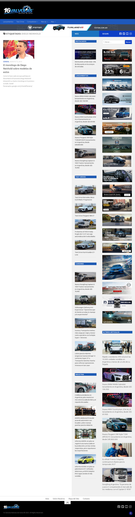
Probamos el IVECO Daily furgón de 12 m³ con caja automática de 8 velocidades (85, 234)
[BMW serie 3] (117, 279)
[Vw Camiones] (117, 225)
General (6, 61)
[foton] (67, 27)
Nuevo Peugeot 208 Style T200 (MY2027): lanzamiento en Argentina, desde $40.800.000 (117, 436)
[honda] (117, 167)
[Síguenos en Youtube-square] (127, 33)
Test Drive (20, 22)
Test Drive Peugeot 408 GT (84, 216)
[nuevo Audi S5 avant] (117, 196)
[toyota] (117, 240)
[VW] (117, 134)
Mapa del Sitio (74, 499)
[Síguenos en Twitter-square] (124, 33)
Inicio (47, 499)
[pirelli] (117, 75)
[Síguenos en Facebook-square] (120, 33)
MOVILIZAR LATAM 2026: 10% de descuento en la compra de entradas (85, 64)
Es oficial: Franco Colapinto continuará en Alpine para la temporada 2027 (113, 461)
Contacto (86, 499)
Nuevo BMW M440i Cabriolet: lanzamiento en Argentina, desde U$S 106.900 (117, 386)
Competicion (31, 22)
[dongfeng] (117, 90)
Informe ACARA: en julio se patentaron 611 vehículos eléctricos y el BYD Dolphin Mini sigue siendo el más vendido (84, 471)
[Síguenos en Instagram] (130, 33)
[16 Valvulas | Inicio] (19, 10)
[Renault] (117, 252)
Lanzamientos (8, 22)
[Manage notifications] (130, 513)
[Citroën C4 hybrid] (117, 323)
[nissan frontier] (117, 294)
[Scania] (117, 182)
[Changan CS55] (117, 105)
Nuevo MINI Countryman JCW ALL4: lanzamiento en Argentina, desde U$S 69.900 (117, 411)
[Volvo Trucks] (117, 308)
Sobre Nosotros (59, 499)
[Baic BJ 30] (117, 61)
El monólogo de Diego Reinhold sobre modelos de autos (17, 68)
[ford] (117, 152)
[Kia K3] (117, 119)
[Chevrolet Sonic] (117, 211)
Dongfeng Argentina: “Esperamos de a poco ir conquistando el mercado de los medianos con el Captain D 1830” (117, 486)
